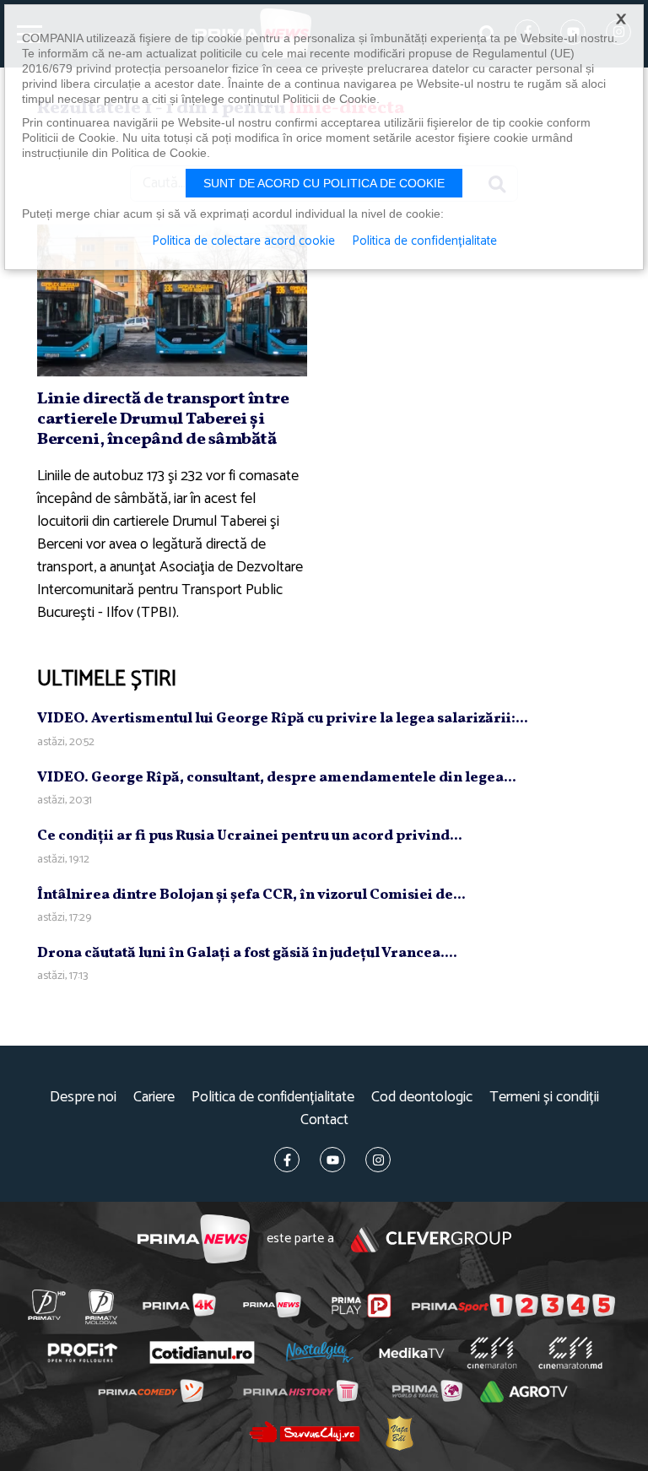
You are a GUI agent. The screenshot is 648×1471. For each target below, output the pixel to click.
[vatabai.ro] (398, 1433)
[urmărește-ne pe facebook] (287, 1159)
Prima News (194, 1239)
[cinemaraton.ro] (491, 1353)
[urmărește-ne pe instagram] (378, 1159)
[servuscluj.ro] (304, 1431)
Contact (324, 1120)
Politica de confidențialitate (273, 1097)
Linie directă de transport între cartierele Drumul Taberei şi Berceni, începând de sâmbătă (163, 419)
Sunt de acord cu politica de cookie (324, 183)
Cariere (154, 1097)
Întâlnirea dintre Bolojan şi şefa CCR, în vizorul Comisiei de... (251, 895)
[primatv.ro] (46, 1305)
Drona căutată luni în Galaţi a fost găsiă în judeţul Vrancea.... (247, 953)
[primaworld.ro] (427, 1391)
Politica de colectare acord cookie (243, 241)
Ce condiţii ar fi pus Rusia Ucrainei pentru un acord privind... (249, 836)
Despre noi (83, 1097)
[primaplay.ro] (361, 1305)
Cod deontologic (421, 1097)
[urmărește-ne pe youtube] (332, 1159)
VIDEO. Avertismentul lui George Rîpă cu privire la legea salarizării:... (282, 718)
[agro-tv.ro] (524, 1392)
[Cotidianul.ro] (201, 1353)
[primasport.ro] (513, 1306)
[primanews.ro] (271, 1304)
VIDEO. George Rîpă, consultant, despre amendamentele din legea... (276, 777)
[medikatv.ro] (412, 1353)
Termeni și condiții (544, 1097)
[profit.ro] (82, 1353)
